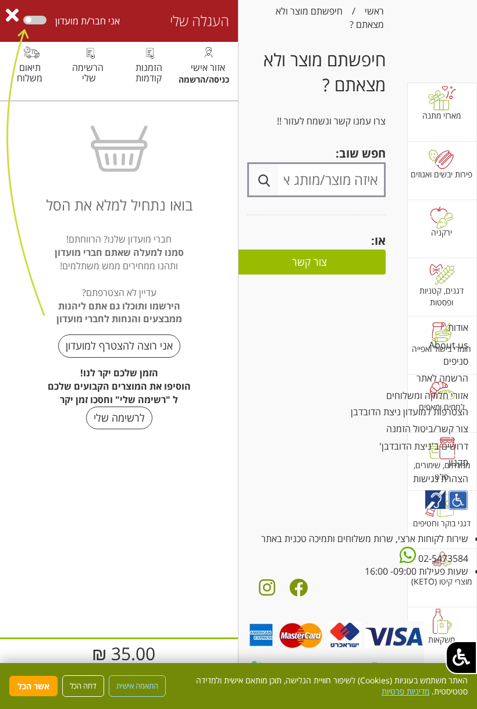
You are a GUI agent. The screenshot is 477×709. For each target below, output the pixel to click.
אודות (458, 327)
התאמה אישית (137, 686)
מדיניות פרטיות (405, 691)
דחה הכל (83, 686)
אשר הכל (33, 686)
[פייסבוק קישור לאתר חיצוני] (298, 591)
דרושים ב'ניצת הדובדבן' (423, 446)
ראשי (374, 11)
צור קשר (309, 262)
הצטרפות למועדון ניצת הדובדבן (409, 411)
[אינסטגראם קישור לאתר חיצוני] (267, 591)
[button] (461, 657)
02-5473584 (442, 558)
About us (448, 345)
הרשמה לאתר (442, 378)
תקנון (458, 462)
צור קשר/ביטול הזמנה (427, 428)
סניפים (455, 361)
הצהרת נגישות (440, 478)
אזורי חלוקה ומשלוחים (427, 395)
